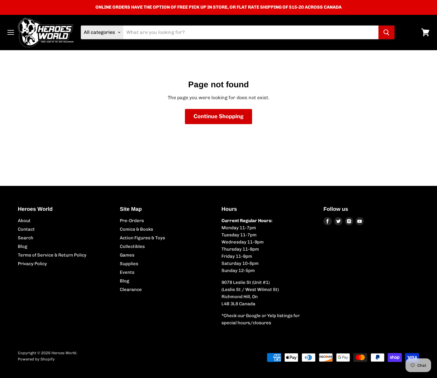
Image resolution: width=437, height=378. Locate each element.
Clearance (131, 289)
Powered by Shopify (36, 359)
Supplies (129, 263)
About (24, 220)
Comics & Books (136, 229)
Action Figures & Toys (142, 238)
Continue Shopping (218, 116)
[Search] (386, 32)
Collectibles (132, 246)
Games (127, 255)
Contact (26, 229)
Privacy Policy (32, 263)
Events (127, 272)
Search (25, 238)
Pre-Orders (132, 220)
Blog (22, 246)
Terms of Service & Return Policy (52, 255)
